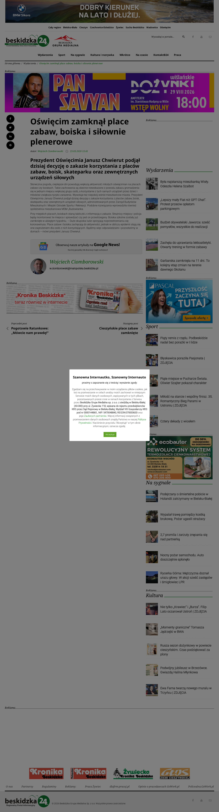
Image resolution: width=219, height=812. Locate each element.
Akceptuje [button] (109, 434)
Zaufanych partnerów (95, 416)
